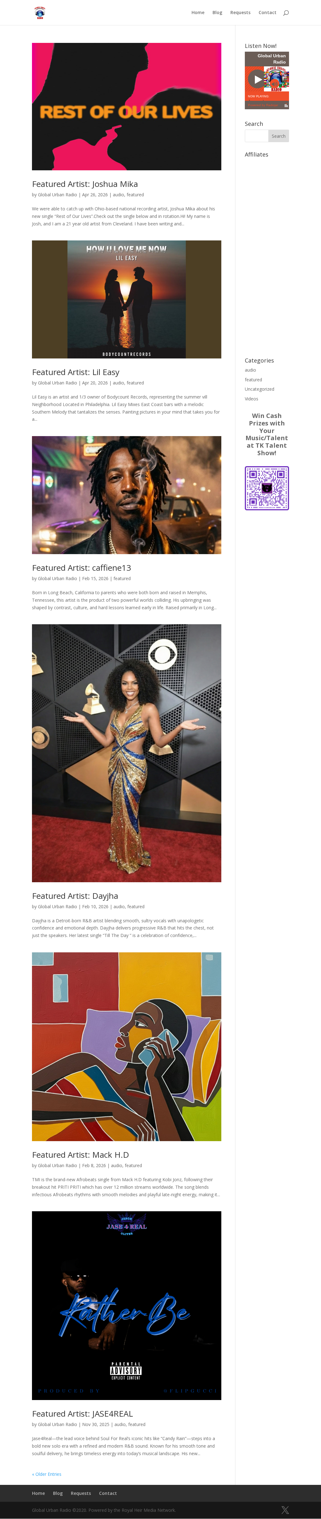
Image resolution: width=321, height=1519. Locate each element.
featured (135, 195)
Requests (240, 12)
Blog (217, 12)
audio (118, 195)
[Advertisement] (267, 254)
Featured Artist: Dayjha (75, 895)
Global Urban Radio (57, 195)
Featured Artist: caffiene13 (81, 567)
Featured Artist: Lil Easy (75, 372)
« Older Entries (46, 1474)
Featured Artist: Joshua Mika (85, 183)
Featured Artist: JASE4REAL (82, 1413)
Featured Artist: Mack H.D (80, 1154)
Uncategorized (259, 389)
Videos (251, 399)
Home (198, 12)
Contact (267, 12)
